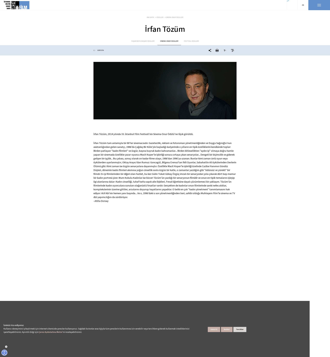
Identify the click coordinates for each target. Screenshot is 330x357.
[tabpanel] (165, 90)
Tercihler (240, 329)
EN (303, 5)
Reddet (227, 329)
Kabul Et (214, 329)
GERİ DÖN (100, 50)
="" (288, 1)
